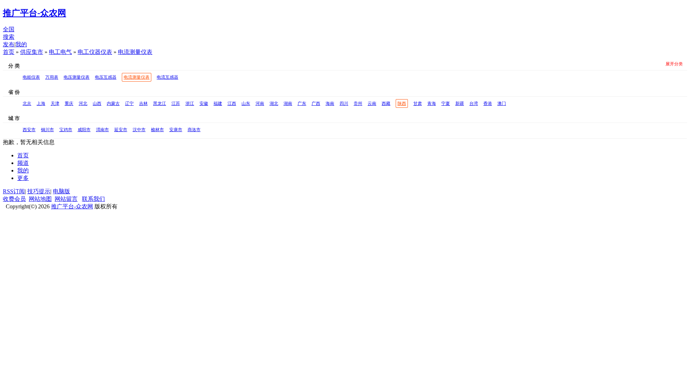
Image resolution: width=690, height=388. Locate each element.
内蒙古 (113, 103)
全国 (8, 29)
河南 (260, 103)
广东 (302, 103)
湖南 (288, 103)
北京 (27, 103)
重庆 (69, 103)
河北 (83, 103)
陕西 (401, 103)
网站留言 (66, 199)
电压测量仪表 (76, 77)
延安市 (120, 129)
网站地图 (40, 199)
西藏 (386, 103)
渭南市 (102, 129)
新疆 (459, 103)
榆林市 (157, 129)
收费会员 (14, 199)
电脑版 (61, 191)
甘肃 (417, 103)
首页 (8, 52)
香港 (487, 103)
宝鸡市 (65, 129)
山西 (97, 103)
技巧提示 (38, 191)
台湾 (473, 103)
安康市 (175, 129)
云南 (372, 103)
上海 (41, 103)
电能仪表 (31, 77)
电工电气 (60, 52)
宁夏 (445, 103)
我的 (21, 44)
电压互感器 (105, 77)
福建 (217, 103)
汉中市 (139, 129)
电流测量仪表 (135, 52)
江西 (231, 103)
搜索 (8, 37)
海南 (330, 103)
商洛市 (194, 129)
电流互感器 (167, 77)
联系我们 (93, 199)
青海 (431, 103)
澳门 (501, 103)
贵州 (358, 103)
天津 (55, 103)
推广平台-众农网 (72, 206)
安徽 (203, 103)
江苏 (175, 103)
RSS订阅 (14, 191)
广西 (316, 103)
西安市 (29, 129)
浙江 (189, 103)
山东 (246, 103)
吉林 (143, 103)
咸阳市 (84, 129)
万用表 (51, 77)
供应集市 (31, 52)
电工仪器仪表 (95, 52)
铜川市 (47, 129)
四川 (344, 103)
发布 (8, 44)
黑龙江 (159, 103)
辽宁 (129, 103)
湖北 (274, 103)
